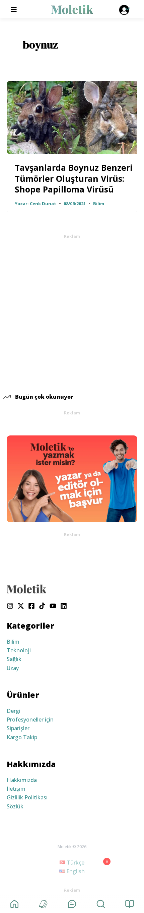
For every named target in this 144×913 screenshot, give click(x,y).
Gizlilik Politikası (27, 797)
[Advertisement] (72, 311)
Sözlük (15, 806)
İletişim (16, 788)
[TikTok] (42, 606)
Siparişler (18, 728)
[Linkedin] (63, 606)
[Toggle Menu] (126, 9)
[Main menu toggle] (14, 9)
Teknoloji (19, 650)
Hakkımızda (22, 780)
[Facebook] (31, 606)
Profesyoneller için (30, 719)
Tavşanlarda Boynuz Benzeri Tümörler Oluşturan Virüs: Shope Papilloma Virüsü (74, 178)
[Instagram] (10, 606)
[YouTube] (53, 606)
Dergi (13, 710)
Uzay (13, 668)
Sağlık (14, 659)
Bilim (98, 204)
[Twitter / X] (20, 606)
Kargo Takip (22, 737)
